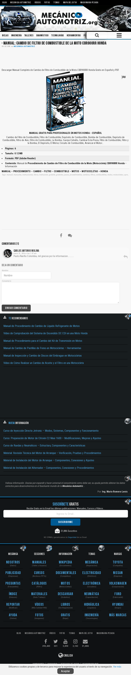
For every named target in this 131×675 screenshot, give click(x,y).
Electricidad (91, 573)
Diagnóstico (42, 35)
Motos (65, 583)
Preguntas (13, 583)
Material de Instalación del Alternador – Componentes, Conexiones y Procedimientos (48, 467)
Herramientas (74, 35)
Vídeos (39, 604)
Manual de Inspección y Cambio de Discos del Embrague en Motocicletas (42, 355)
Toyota (118, 562)
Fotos (39, 615)
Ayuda (13, 615)
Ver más (117, 666)
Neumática (91, 594)
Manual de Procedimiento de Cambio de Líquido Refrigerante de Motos (41, 326)
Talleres (29, 35)
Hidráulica (91, 604)
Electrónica (91, 583)
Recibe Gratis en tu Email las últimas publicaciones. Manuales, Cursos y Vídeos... (66, 508)
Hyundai (117, 604)
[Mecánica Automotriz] (65, 18)
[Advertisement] (65, 57)
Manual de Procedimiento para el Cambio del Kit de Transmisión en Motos (42, 340)
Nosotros (13, 562)
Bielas (5, 35)
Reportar (13, 604)
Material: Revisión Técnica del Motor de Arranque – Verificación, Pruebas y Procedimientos (52, 453)
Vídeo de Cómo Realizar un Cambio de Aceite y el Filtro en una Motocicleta (43, 363)
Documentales (65, 573)
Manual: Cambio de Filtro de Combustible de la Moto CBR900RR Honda (54, 43)
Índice (13, 594)
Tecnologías (57, 35)
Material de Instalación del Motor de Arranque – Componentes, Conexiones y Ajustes (48, 460)
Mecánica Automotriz (24, 46)
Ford (117, 594)
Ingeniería (16, 35)
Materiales (39, 594)
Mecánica (91, 562)
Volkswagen (118, 583)
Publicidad (13, 573)
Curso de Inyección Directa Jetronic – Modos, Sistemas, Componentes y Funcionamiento (51, 430)
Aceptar (65, 671)
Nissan (118, 573)
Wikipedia (65, 562)
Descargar (65, 594)
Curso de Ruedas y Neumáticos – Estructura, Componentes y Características (44, 445)
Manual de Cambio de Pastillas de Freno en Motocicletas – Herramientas (42, 348)
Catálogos (39, 583)
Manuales (39, 562)
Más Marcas (118, 615)
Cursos (39, 573)
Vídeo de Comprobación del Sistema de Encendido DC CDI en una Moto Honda (45, 333)
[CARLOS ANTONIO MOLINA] (8, 253)
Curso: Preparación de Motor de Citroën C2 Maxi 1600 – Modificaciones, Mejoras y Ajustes (52, 438)
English (68, 656)
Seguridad (72, 537)
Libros (65, 604)
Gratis (65, 615)
